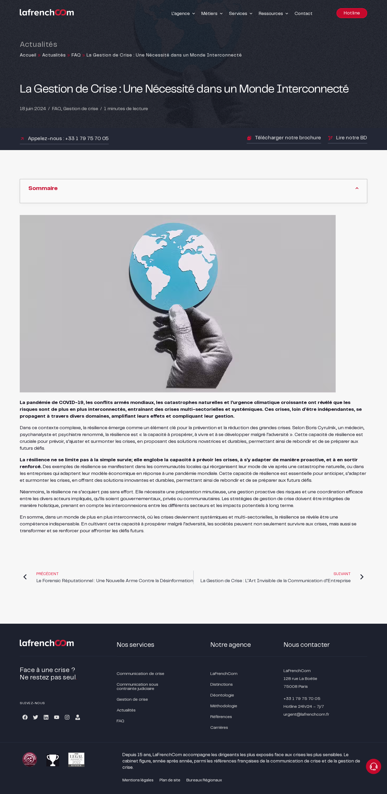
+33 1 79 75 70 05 (302, 699)
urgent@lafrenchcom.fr (306, 714)
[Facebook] (25, 717)
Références (221, 717)
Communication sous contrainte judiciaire (137, 687)
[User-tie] (77, 717)
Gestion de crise (80, 108)
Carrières (219, 728)
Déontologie (222, 695)
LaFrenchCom (223, 674)
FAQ (76, 55)
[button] (184, 13)
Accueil (28, 55)
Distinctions (221, 685)
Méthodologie (223, 706)
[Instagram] (67, 717)
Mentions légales (137, 780)
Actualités (54, 55)
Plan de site (170, 780)
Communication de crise (140, 674)
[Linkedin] (46, 717)
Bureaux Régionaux (204, 780)
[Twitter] (35, 717)
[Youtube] (56, 717)
